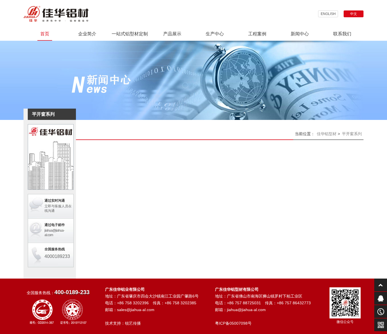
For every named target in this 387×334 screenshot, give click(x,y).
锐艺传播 (133, 323)
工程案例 (257, 33)
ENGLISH (328, 14)
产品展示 (172, 33)
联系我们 (342, 33)
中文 (353, 14)
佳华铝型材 (327, 134)
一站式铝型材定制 (130, 33)
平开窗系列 (352, 134)
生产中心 (215, 33)
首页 (44, 33)
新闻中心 (300, 33)
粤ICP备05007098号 (233, 323)
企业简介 (87, 33)
